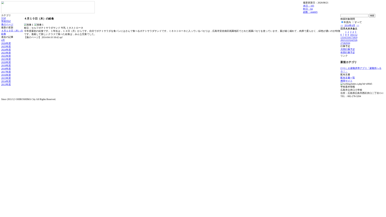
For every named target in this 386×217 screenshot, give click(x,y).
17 (351, 37)
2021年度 (6, 59)
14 (344, 37)
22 (346, 40)
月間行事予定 (347, 49)
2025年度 (6, 46)
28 (344, 43)
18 (354, 37)
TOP (3, 18)
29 (346, 43)
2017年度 (6, 72)
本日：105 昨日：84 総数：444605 (310, 9)
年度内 (347, 22)
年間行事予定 (347, 52)
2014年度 (6, 81)
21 (344, 40)
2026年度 (6, 43)
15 (346, 37)
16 (349, 37)
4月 (3, 40)
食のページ (7, 24)
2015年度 (6, 78)
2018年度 (6, 68)
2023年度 (6, 53)
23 (349, 40)
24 (351, 40)
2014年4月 (349, 25)
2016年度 (6, 75)
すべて (358, 22)
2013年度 (6, 84)
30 (349, 43)
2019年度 (6, 65)
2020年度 (6, 62)
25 (354, 40)
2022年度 (6, 56)
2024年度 (6, 49)
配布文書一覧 (347, 77)
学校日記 (6, 21)
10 (351, 34)
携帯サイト (346, 81)
